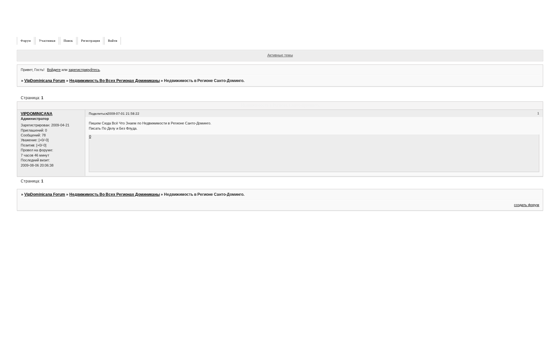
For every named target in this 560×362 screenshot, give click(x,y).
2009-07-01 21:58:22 (123, 113)
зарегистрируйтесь (84, 70)
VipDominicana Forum (44, 80)
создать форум (526, 205)
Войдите (54, 70)
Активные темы (280, 55)
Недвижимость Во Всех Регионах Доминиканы (114, 80)
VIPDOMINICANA (36, 113)
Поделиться (98, 113)
